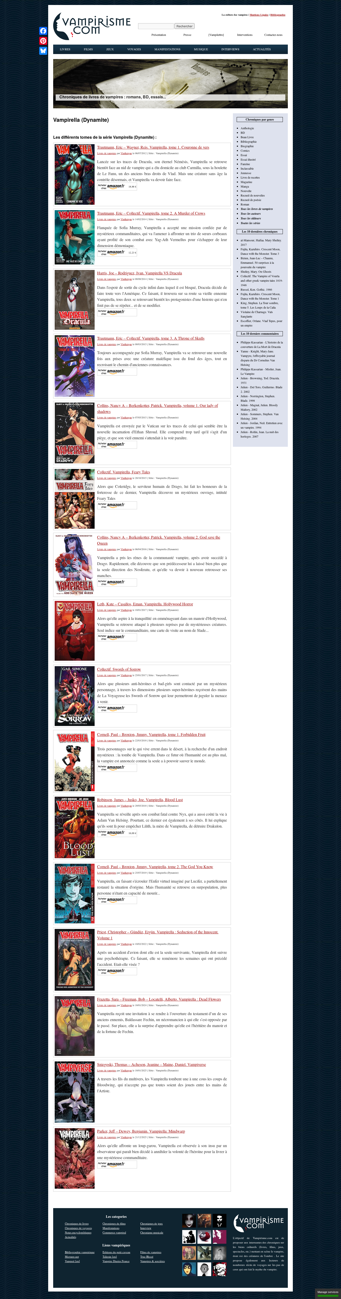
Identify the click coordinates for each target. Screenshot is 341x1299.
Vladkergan (126, 153)
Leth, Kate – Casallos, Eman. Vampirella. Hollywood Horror (145, 603)
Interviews (230, 49)
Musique (201, 49)
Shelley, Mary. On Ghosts (256, 271)
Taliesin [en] (110, 1256)
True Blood (146, 1256)
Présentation (159, 35)
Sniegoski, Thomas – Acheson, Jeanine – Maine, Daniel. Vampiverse (151, 1064)
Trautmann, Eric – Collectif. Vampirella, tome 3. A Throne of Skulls (150, 338)
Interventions (245, 35)
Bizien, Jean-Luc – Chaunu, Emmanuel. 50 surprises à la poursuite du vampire (257, 262)
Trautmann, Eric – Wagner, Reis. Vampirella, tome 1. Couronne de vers (153, 147)
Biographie (247, 146)
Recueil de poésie (251, 200)
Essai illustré (248, 159)
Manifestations (167, 49)
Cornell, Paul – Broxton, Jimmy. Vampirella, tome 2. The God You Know (155, 866)
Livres (65, 49)
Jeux (110, 49)
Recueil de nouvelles (253, 195)
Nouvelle (246, 191)
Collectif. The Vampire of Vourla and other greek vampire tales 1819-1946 (262, 280)
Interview (145, 1228)
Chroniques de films (114, 1223)
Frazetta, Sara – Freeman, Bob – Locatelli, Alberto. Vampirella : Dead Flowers (159, 999)
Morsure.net (72, 1256)
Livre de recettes (250, 177)
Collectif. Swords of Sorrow (119, 669)
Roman (245, 204)
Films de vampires (150, 1252)
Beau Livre (247, 137)
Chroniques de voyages (78, 1228)
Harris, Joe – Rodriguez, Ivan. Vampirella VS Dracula (139, 272)
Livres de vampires (106, 153)
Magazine (246, 182)
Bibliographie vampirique (80, 1252)
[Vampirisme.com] (92, 39)
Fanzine (245, 164)
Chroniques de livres (77, 1223)
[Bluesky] (43, 51)
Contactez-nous (273, 35)
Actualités (262, 49)
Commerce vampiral (114, 1232)
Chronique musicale (151, 1232)
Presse (187, 35)
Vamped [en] (72, 1261)
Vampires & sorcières (152, 1261)
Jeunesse (246, 173)
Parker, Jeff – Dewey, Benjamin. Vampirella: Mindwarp (141, 1131)
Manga (245, 186)
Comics (245, 150)
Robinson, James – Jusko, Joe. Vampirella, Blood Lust (140, 799)
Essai (244, 155)
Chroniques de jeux (151, 1223)
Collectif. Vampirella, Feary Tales (123, 471)
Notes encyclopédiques (78, 1232)
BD (243, 132)
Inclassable (247, 168)
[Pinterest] (43, 41)
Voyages (134, 49)
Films (88, 49)
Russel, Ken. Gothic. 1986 (256, 289)
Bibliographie (277, 14)
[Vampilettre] (216, 35)
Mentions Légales (259, 14)
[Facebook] (43, 31)
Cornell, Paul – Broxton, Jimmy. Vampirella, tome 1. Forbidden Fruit (151, 734)
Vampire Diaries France (116, 1261)
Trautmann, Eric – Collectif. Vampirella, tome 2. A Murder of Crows (151, 213)
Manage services (328, 1292)
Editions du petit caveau (116, 1252)
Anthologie (247, 128)
